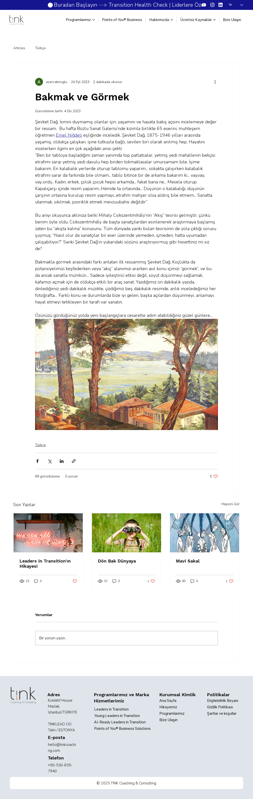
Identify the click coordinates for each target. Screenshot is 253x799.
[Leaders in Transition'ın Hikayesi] (48, 532)
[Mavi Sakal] (204, 532)
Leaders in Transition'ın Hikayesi (45, 563)
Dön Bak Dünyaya (117, 560)
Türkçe (40, 48)
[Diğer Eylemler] (215, 82)
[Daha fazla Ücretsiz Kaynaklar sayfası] (214, 20)
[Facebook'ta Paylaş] (37, 461)
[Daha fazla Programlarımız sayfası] (93, 20)
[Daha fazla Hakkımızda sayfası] (171, 20)
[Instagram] (212, 5)
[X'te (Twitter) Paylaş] (49, 461)
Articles (19, 48)
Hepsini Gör (230, 504)
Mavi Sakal (188, 560)
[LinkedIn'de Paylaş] (61, 461)
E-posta (56, 737)
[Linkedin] (220, 5)
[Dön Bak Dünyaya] (126, 532)
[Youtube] (204, 5)
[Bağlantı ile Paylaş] (73, 461)
